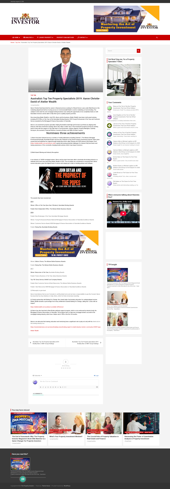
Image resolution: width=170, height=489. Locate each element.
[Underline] (45, 387)
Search (138, 51)
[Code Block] (58, 387)
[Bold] (40, 387)
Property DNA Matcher (65, 37)
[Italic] (43, 387)
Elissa (115, 106)
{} (62, 387)
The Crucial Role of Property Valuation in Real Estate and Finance (123, 327)
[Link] (60, 387)
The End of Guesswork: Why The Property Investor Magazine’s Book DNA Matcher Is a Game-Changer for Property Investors (28, 438)
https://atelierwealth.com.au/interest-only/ (43, 143)
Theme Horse (46, 486)
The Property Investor (27, 486)
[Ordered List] (50, 387)
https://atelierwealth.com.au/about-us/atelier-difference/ (47, 307)
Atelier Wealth (35, 330)
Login (97, 375)
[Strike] (48, 387)
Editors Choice (17, 432)
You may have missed (20, 410)
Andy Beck (128, 441)
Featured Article (28, 432)
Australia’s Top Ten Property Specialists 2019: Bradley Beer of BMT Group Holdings (46, 342)
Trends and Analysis (93, 432)
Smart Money (103, 430)
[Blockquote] (55, 387)
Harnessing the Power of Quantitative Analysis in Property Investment (138, 437)
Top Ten (33, 95)
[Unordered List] (53, 387)
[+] (65, 387)
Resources (140, 432)
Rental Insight (39, 432)
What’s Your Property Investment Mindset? (117, 306)
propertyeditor (35, 105)
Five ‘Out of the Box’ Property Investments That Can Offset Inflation (124, 117)
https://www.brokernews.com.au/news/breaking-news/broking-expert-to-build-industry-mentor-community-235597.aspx (66, 327)
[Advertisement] (123, 245)
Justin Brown (117, 172)
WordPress (67, 486)
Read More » (117, 309)
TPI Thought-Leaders (56, 432)
